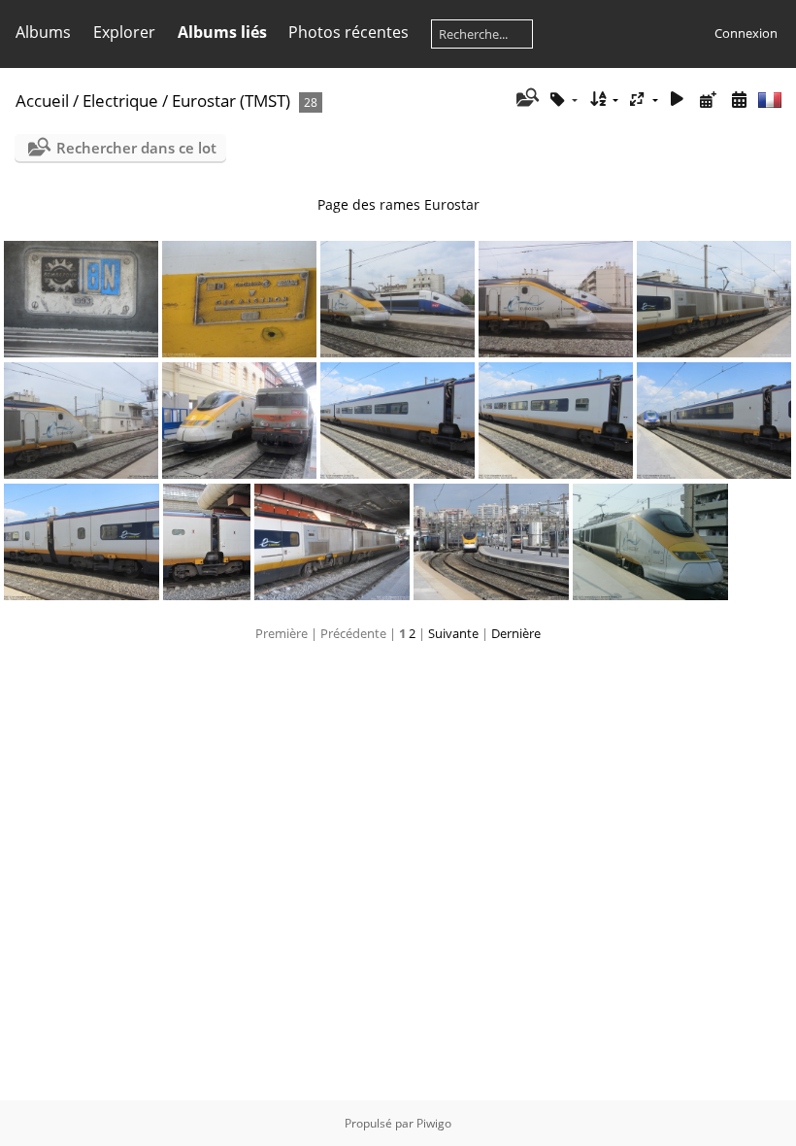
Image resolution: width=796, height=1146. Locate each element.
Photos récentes (348, 32)
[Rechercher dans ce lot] (526, 99)
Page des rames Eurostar (398, 204)
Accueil (42, 100)
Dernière (516, 633)
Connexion (746, 33)
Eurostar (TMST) (231, 100)
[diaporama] (677, 99)
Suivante (453, 633)
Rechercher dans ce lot (136, 147)
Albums (43, 32)
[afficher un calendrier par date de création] (738, 99)
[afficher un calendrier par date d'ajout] (707, 99)
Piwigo (433, 1123)
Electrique (120, 100)
